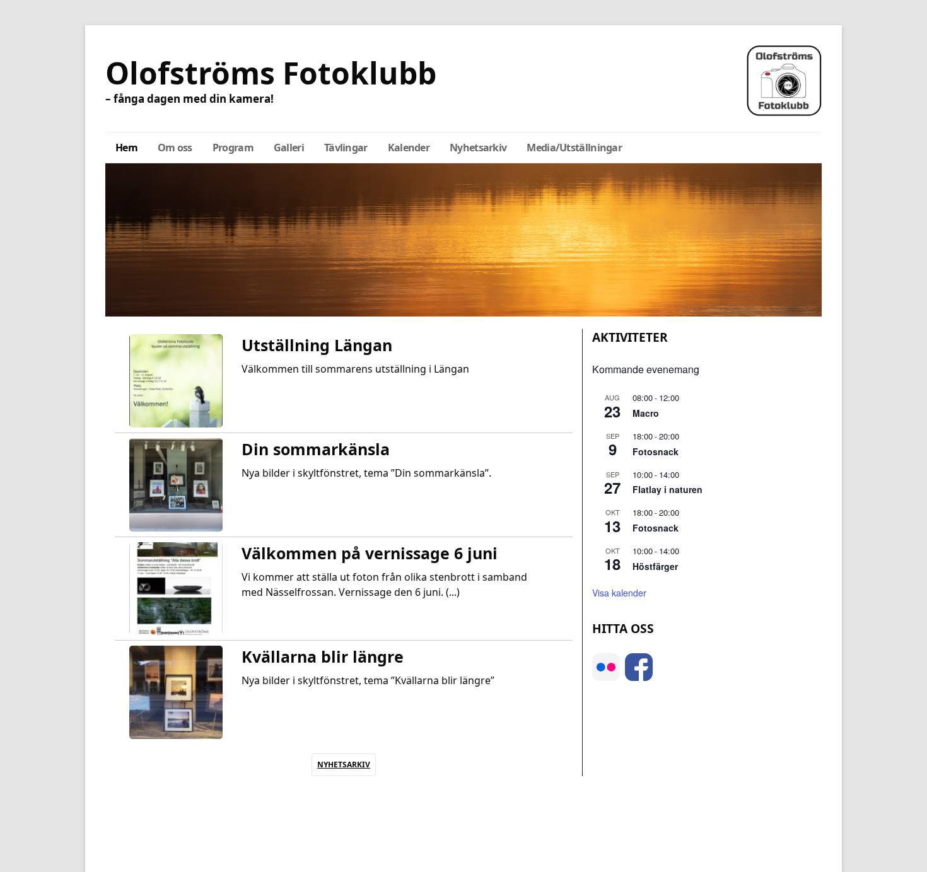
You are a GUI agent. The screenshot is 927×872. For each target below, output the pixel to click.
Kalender (408, 147)
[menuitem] (126, 147)
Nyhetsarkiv (478, 147)
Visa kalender (619, 592)
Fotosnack (656, 451)
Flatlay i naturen (668, 489)
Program (233, 147)
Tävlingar (346, 147)
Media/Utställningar (574, 147)
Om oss (175, 147)
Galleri (289, 147)
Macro (646, 413)
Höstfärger (655, 566)
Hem (126, 147)
